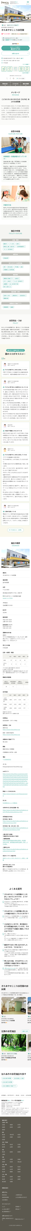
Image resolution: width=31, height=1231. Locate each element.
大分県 (11, 1179)
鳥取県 (3, 1166)
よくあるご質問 (5, 1209)
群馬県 (3, 1139)
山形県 (19, 1127)
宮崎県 (19, 1179)
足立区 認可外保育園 (7, 1082)
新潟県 (3, 1144)
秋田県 (11, 1127)
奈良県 (11, 1161)
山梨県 (11, 1146)
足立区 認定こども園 (19, 1078)
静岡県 (19, 1151)
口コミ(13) (15, 84)
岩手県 (19, 1124)
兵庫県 (11, 1159)
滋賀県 (3, 1161)
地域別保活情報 (5, 1197)
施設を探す (4, 1120)
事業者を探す (5, 1188)
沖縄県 (11, 1181)
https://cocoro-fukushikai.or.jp (11, 729)
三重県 (3, 1154)
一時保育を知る (19, 1194)
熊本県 (3, 1179)
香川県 (3, 1171)
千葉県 (3, 1137)
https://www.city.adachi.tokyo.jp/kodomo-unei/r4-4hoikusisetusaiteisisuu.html (15, 811)
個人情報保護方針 (6, 1211)
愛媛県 (11, 1171)
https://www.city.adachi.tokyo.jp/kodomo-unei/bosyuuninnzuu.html (15, 822)
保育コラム (4, 1192)
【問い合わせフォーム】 (10, 968)
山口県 (11, 1169)
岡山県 (19, 1166)
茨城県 (11, 1137)
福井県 (3, 1146)
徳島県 (19, 1169)
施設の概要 (26, 84)
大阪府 (3, 1159)
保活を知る (4, 1194)
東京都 (3, 1134)
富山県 (11, 1144)
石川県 (19, 1144)
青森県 (11, 1124)
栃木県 (19, 1137)
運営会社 (17, 1209)
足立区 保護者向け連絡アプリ (9, 1086)
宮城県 (3, 1127)
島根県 (11, 1166)
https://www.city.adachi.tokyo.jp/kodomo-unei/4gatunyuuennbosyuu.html (15, 828)
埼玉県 (19, 1134)
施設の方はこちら (19, 1219)
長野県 (19, 1146)
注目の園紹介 (5, 1199)
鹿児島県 (4, 1181)
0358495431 (7, 759)
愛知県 (3, 1151)
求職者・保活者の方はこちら (7, 1219)
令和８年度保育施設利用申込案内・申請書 (14, 840)
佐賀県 (11, 1176)
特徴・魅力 (5, 84)
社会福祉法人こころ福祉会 (10, 803)
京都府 (19, 1159)
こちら (20, 917)
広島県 (3, 1169)
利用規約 (17, 1206)
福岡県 (3, 1176)
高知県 (19, 1171)
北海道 (3, 1124)
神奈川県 (12, 1134)
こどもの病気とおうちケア (21, 1197)
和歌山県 (19, 1161)
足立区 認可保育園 (6, 1078)
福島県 (3, 1129)
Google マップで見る (8, 598)
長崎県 (19, 1176)
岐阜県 (11, 1151)
